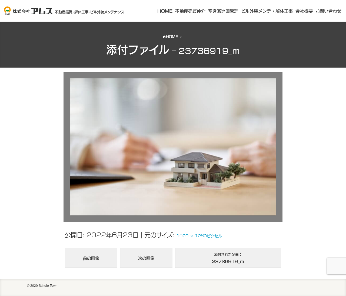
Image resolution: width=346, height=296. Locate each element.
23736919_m (228, 257)
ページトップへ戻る (334, 287)
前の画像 (91, 258)
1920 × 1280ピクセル (199, 235)
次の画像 (146, 258)
